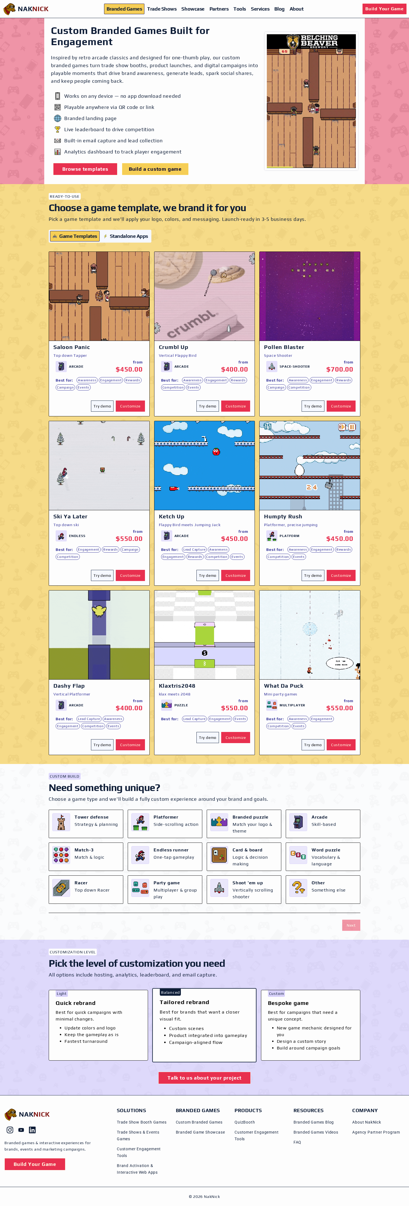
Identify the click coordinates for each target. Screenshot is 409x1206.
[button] (103, 406)
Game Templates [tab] (78, 236)
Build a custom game (155, 169)
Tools (239, 9)
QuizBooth (245, 1122)
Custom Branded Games (199, 1122)
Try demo (102, 406)
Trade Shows (161, 9)
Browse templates (85, 169)
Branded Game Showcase (200, 1132)
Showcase (192, 9)
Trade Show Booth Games (142, 1122)
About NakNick (366, 1122)
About (297, 9)
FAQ (297, 1142)
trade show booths (124, 65)
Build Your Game (384, 8)
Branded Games (124, 9)
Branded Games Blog (314, 1122)
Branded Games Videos (316, 1132)
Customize (130, 406)
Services (260, 9)
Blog (279, 9)
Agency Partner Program (376, 1132)
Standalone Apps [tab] (129, 236)
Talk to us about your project (204, 1078)
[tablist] (100, 236)
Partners (219, 9)
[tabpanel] (204, 503)
